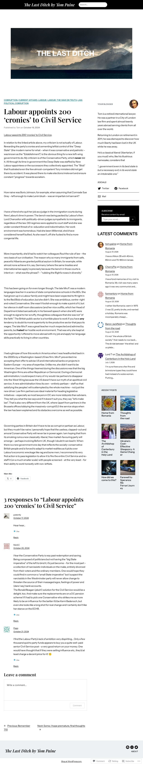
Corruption (10, 100)
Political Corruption (16, 103)
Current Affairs (27, 100)
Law (80, 100)
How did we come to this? (109, 478)
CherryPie (110, 266)
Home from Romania (108, 414)
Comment (77, 705)
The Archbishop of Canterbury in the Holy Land (108, 448)
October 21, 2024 (21, 631)
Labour (42, 100)
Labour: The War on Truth (62, 100)
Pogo (15, 628)
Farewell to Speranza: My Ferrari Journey (127, 483)
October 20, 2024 (21, 548)
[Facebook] (127, 747)
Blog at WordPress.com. (71, 761)
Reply (16, 537)
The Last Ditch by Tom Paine (49, 4)
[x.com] (136, 747)
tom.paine (110, 243)
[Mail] (132, 747)
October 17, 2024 (21, 518)
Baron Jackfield (113, 324)
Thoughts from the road (125, 416)
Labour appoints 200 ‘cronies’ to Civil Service (43, 115)
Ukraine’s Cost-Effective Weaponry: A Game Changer (127, 448)
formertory (111, 293)
